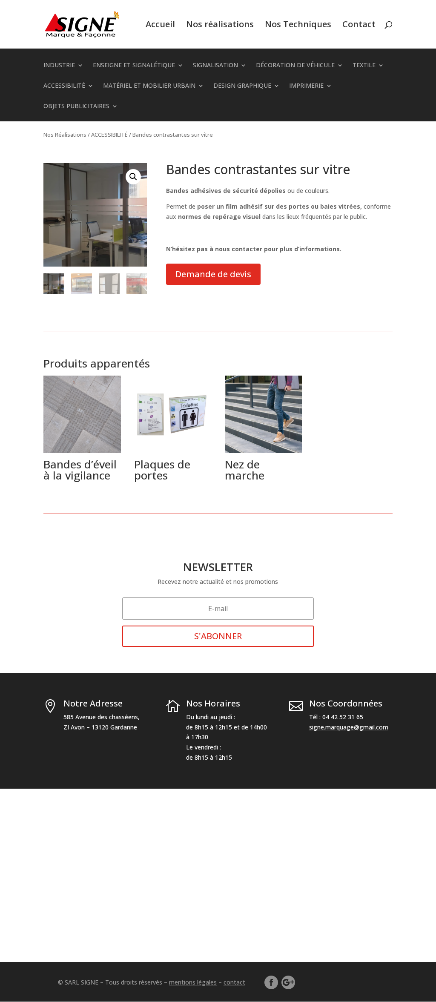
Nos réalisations (220, 25)
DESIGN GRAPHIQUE (242, 86)
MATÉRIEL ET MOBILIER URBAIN (149, 86)
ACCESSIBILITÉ (64, 86)
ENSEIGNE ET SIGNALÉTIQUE (134, 65)
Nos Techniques (298, 25)
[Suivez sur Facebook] (271, 982)
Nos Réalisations (64, 134)
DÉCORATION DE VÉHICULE (295, 65)
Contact (359, 25)
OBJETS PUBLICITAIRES (76, 106)
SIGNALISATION (215, 65)
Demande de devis (213, 274)
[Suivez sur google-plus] (288, 982)
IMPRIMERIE (306, 86)
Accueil (160, 25)
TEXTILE (364, 65)
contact (234, 982)
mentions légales (193, 982)
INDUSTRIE (59, 65)
